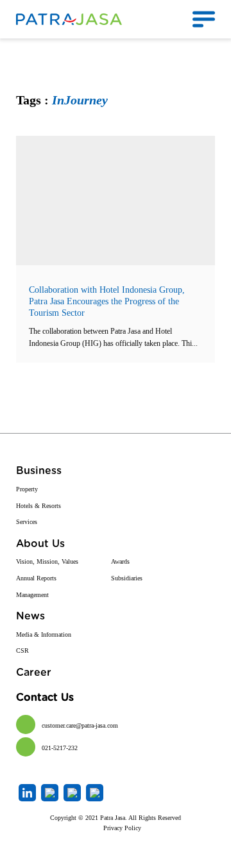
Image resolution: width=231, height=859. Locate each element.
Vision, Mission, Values (47, 561)
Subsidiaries (126, 578)
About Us (40, 544)
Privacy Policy (122, 827)
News (30, 616)
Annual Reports (36, 578)
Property (27, 489)
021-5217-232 (60, 747)
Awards (120, 561)
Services (26, 521)
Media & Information (43, 634)
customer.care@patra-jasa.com (80, 725)
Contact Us (45, 697)
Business (39, 471)
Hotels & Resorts (38, 505)
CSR (22, 650)
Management (32, 594)
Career (33, 672)
